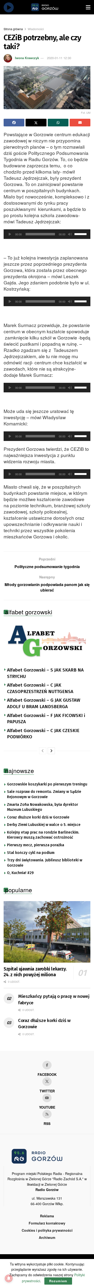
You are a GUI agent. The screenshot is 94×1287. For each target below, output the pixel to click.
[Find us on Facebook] (47, 1065)
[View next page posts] (51, 750)
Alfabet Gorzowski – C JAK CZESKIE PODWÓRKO (43, 734)
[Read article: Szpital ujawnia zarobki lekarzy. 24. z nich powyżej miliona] (47, 932)
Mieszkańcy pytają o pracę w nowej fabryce (53, 999)
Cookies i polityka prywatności (47, 1230)
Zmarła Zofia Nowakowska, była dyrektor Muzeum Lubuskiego (42, 807)
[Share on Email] (80, 122)
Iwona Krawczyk (27, 58)
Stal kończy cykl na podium (30, 853)
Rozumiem (58, 1281)
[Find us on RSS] (47, 1114)
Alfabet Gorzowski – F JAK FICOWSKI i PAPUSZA (46, 719)
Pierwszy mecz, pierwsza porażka (35, 845)
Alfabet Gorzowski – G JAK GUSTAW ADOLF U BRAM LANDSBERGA (43, 703)
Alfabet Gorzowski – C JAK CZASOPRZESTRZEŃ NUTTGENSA (40, 688)
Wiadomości (36, 29)
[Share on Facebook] (14, 122)
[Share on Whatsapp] (58, 122)
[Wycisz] (69, 234)
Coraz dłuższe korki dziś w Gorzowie (38, 817)
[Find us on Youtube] (47, 1098)
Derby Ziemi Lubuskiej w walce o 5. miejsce (44, 825)
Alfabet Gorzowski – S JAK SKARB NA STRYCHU (45, 673)
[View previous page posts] (42, 750)
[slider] (81, 233)
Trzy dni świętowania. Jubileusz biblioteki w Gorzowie (44, 863)
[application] (47, 234)
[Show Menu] (88, 7)
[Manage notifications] (9, 1278)
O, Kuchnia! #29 (20, 873)
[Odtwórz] (9, 234)
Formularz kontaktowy (47, 1223)
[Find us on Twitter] (47, 1081)
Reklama (47, 1216)
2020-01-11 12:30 (59, 58)
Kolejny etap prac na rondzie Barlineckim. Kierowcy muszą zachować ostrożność (43, 835)
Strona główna (13, 29)
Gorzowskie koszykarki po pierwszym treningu (47, 784)
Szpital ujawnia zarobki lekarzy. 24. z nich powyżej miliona (35, 971)
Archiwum (47, 1237)
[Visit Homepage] (50, 7)
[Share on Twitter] (36, 122)
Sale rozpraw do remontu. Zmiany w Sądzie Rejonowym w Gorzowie (44, 794)
